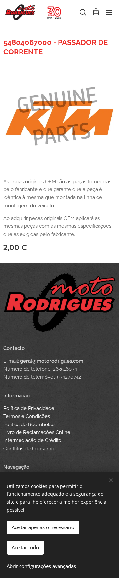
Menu (109, 12)
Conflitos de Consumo (28, 449)
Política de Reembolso (29, 424)
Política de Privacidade (28, 408)
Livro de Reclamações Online (36, 432)
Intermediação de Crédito (32, 440)
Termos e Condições (26, 416)
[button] (82, 12)
